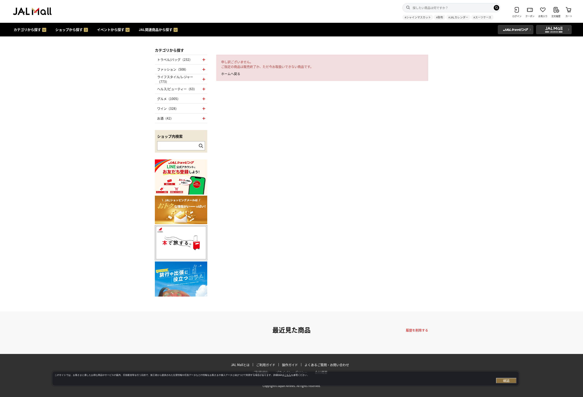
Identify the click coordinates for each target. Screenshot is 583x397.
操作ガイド (290, 364)
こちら (287, 375)
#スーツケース (482, 17)
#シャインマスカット (418, 17)
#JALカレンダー (458, 17)
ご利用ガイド (265, 364)
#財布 (439, 17)
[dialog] (285, 378)
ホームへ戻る (230, 73)
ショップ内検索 (170, 136)
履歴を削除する (417, 330)
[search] (496, 7)
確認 (506, 380)
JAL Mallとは (240, 364)
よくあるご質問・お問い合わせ (326, 364)
